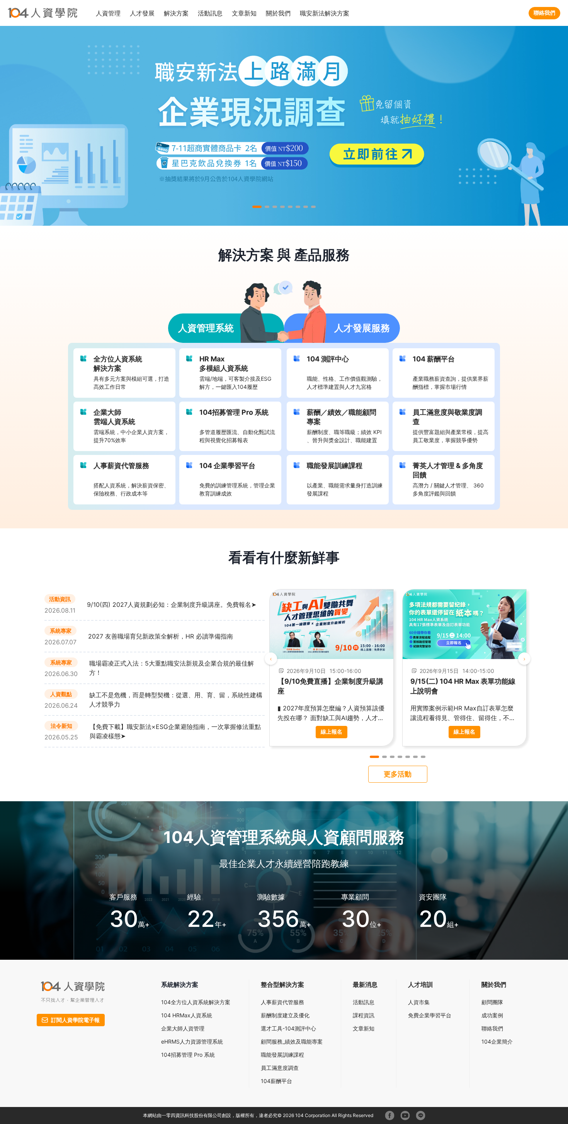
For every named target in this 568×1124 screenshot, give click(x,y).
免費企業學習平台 (429, 1015)
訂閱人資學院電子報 (75, 1020)
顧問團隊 (492, 1002)
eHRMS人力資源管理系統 (192, 1041)
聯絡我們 (544, 12)
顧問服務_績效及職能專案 (292, 1041)
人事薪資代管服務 (282, 1002)
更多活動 (398, 774)
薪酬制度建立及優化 (285, 1015)
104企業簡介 (497, 1041)
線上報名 (331, 731)
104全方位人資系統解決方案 (195, 1002)
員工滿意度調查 (280, 1067)
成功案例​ (492, 1015)
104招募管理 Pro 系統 (188, 1054)
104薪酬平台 (276, 1081)
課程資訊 (363, 1015)
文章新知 (244, 13)
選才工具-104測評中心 (288, 1028)
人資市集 (419, 1002)
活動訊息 (363, 1002)
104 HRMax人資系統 (186, 1015)
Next (524, 658)
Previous (271, 658)
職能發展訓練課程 (282, 1054)
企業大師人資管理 (182, 1028)
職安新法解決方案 (324, 13)
